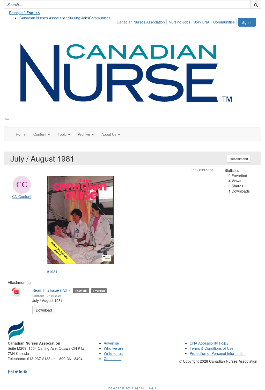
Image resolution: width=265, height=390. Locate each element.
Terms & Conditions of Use (211, 348)
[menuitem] (43, 17)
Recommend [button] (239, 158)
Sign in (247, 22)
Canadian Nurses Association (43, 17)
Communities (100, 17)
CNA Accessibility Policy (209, 343)
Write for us (113, 353)
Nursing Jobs (78, 17)
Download (44, 310)
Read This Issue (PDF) (51, 290)
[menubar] (177, 21)
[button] (42, 134)
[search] (256, 4)
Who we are (113, 348)
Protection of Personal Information (218, 353)
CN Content (21, 196)
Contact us (112, 358)
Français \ (24, 12)
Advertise (111, 343)
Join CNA (201, 22)
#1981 (52, 271)
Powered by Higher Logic (132, 388)
